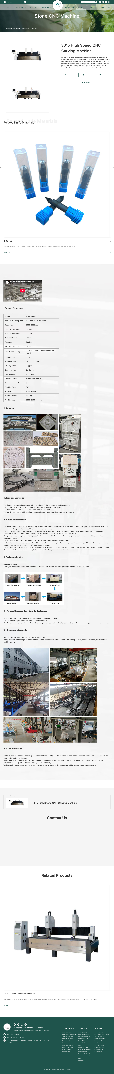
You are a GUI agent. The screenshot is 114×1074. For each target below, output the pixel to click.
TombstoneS (46, 7)
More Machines (66, 1051)
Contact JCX (106, 7)
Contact (69, 75)
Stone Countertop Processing (69, 1034)
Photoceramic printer (67, 1047)
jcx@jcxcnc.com (31, 2)
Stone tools (83, 1028)
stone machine (21, 7)
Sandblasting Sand (83, 1047)
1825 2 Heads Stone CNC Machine (19, 994)
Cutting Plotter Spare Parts (85, 1049)
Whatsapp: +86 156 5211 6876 (15, 1037)
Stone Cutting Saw (67, 1032)
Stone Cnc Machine (99, 1036)
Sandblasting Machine (67, 1038)
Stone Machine (15, 29)
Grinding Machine (66, 1049)
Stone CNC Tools (82, 1040)
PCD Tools (8, 241)
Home (9, 7)
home (5, 29)
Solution (81, 7)
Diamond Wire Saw (83, 1038)
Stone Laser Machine (67, 1045)
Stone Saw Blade (82, 1032)
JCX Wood (9, 13)
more (6, 252)
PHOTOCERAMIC (69, 7)
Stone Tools (34, 7)
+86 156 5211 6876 (12, 2)
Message (104, 75)
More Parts (81, 1060)
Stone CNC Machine (29, 29)
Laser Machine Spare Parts (85, 1053)
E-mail (87, 75)
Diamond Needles (82, 1051)
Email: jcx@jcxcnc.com (13, 1034)
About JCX (93, 7)
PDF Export (87, 82)
